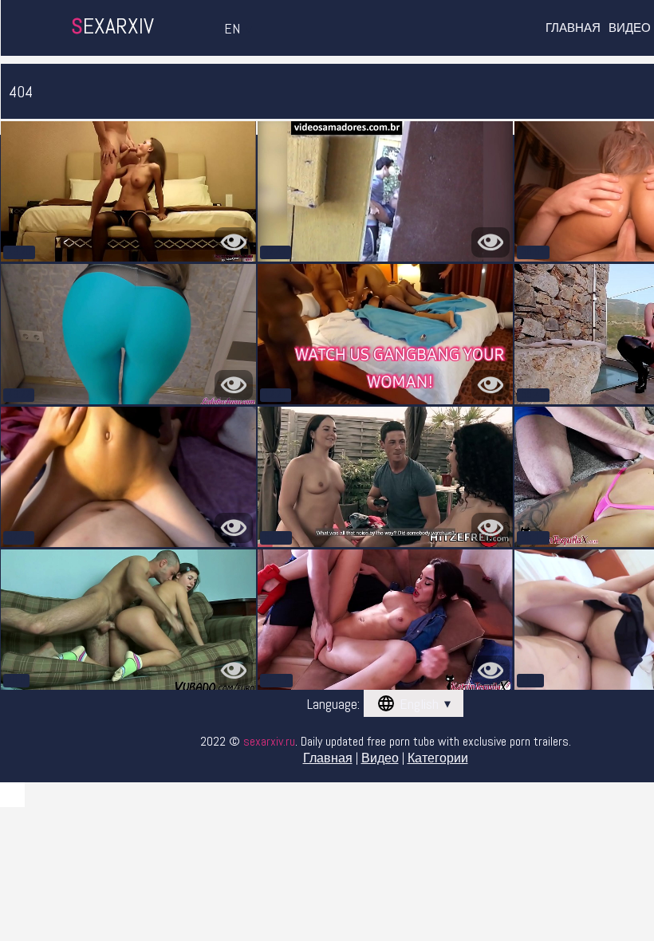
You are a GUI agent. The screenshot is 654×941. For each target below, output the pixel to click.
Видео (630, 27)
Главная (573, 27)
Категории (438, 758)
